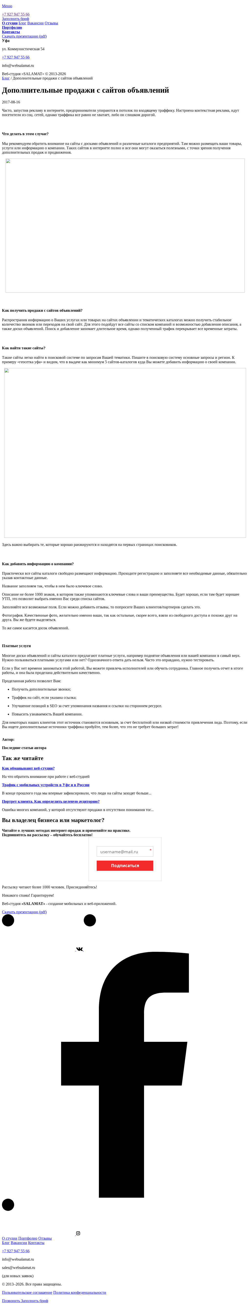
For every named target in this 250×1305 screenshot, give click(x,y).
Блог (22, 23)
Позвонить (11, 1301)
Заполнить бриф (15, 19)
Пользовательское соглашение (27, 1292)
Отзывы (51, 23)
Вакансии (35, 23)
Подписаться (125, 865)
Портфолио (27, 1238)
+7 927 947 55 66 (16, 14)
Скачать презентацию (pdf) (24, 36)
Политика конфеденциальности (79, 1292)
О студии (9, 1238)
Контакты (36, 1243)
